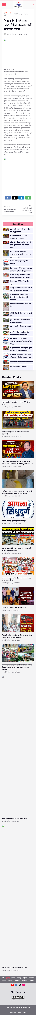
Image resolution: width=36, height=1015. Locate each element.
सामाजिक (24, 981)
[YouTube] (12, 985)
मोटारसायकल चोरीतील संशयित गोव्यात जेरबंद (14, 608)
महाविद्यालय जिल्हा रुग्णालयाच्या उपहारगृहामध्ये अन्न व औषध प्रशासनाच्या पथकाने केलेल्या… (20, 254)
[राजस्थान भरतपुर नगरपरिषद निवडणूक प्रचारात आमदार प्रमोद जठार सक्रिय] (18, 566)
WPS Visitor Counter (21, 1000)
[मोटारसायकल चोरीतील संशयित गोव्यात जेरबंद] (18, 596)
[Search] (33, 5)
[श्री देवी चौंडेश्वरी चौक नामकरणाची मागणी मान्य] (18, 895)
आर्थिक (32, 981)
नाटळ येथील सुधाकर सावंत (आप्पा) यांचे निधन (14, 818)
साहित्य (10, 981)
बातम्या (25, 34)
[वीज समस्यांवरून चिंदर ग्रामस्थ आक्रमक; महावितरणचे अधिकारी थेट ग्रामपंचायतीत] (18, 536)
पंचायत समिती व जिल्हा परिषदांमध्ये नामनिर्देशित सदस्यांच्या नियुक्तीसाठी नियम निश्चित (21, 341)
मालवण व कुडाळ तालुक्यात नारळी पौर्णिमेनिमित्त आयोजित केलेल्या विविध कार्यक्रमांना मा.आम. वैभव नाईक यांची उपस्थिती (17, 667)
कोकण (13, 978)
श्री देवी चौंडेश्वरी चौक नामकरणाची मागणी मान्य (14, 968)
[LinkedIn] (21, 197)
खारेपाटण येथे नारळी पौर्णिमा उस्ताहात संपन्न (21, 362)
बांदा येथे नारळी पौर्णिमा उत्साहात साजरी (20, 326)
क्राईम (4, 981)
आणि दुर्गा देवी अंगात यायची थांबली (19, 366)
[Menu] (4, 4)
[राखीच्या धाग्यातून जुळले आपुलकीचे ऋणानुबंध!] (18, 509)
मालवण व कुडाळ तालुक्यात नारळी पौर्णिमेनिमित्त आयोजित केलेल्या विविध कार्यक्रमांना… (19, 297)
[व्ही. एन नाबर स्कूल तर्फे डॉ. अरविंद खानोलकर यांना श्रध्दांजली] (18, 420)
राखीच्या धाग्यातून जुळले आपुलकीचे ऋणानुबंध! (14, 521)
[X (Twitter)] (15, 197)
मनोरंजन (25, 978)
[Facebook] (8, 197)
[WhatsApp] (28, 197)
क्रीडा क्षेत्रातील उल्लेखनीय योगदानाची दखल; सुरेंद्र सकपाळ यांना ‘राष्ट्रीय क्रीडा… (20, 245)
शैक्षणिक (17, 981)
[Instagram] (23, 985)
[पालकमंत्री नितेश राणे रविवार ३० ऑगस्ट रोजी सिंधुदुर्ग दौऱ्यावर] (18, 390)
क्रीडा (19, 978)
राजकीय (31, 978)
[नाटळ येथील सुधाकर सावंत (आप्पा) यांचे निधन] (18, 746)
